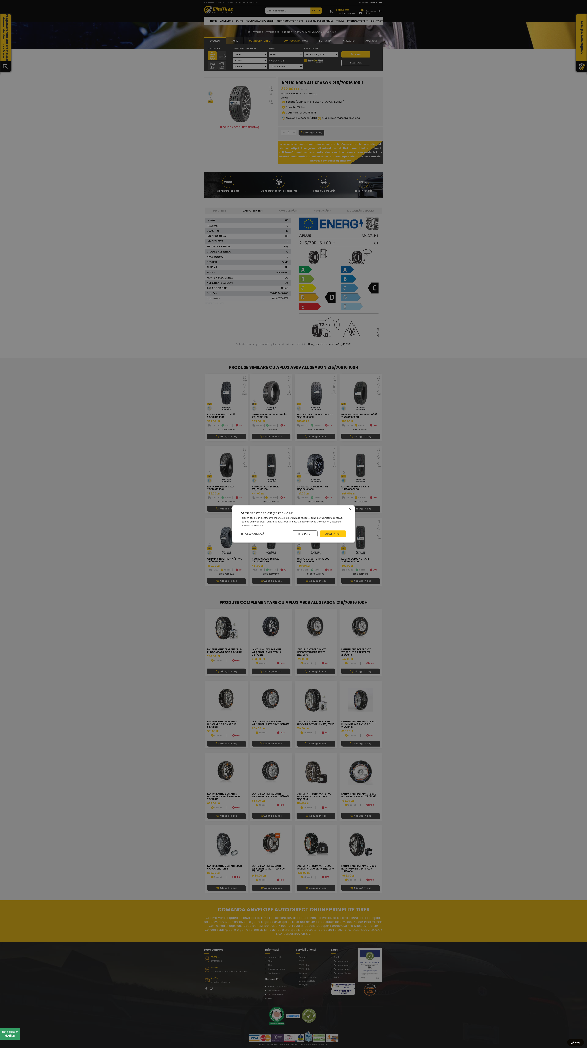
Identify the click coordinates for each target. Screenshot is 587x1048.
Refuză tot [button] (305, 533)
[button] (252, 533)
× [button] (350, 509)
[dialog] (293, 524)
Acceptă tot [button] (332, 533)
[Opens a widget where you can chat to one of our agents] (575, 1042)
